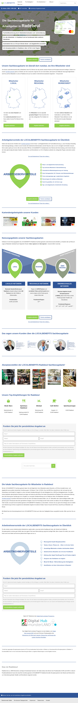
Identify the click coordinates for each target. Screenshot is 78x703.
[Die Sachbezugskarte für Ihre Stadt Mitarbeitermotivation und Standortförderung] (8, 3)
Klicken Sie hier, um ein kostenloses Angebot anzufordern (16, 695)
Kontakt (48, 700)
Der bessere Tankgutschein (21, 700)
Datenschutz (41, 700)
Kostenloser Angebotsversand (37, 8)
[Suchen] (75, 3)
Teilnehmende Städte (6, 700)
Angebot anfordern (32, 59)
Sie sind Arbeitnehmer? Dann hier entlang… (39, 156)
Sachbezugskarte (10, 71)
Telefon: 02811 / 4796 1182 (9, 8)
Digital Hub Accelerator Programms (45, 616)
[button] (22, 4)
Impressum (32, 700)
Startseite (19, 2)
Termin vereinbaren (45, 59)
